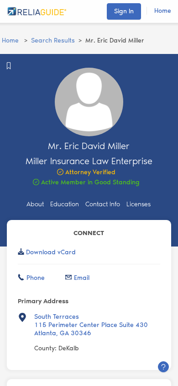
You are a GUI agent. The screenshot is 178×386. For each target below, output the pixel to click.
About (35, 204)
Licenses (138, 204)
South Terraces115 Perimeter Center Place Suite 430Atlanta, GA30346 (91, 325)
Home (162, 11)
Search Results (53, 40)
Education (64, 204)
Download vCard (51, 252)
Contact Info (102, 204)
